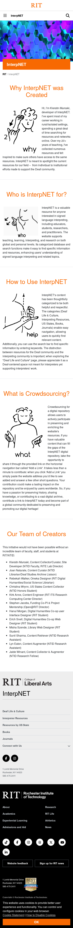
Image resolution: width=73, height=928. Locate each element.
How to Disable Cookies (41, 915)
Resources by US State (16, 725)
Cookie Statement (13, 915)
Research (50, 807)
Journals (8, 738)
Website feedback (17, 863)
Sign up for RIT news (52, 863)
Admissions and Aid (14, 827)
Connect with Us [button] (12, 745)
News (48, 827)
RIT (4, 74)
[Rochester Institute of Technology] (36, 5)
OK (36, 922)
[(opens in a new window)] (6, 758)
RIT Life (49, 813)
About (6, 807)
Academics (9, 813)
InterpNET (17, 15)
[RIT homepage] (28, 795)
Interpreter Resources (15, 718)
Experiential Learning (15, 820)
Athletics (50, 820)
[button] (5, 15)
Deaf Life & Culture (13, 711)
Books (6, 732)
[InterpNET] (27, 682)
